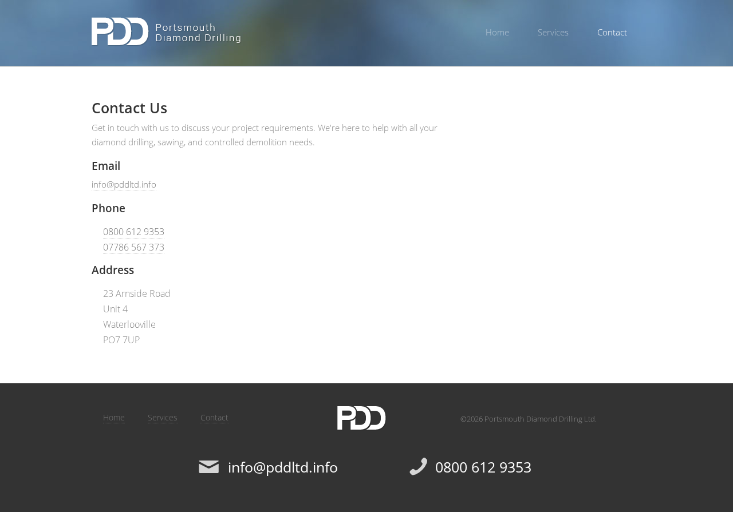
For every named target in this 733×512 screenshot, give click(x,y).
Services (553, 32)
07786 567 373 (133, 247)
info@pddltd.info (124, 184)
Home (497, 32)
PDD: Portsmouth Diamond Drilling (167, 31)
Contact (612, 32)
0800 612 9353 (133, 231)
